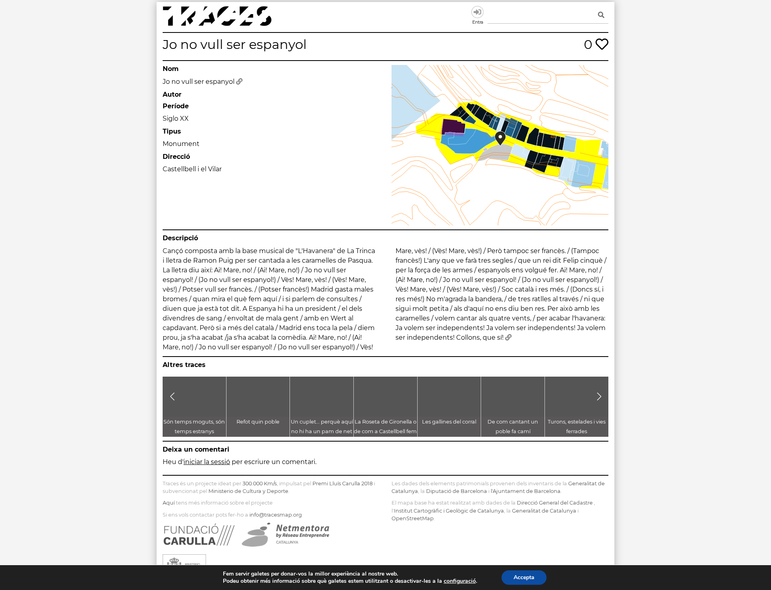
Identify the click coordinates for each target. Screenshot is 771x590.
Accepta (524, 577)
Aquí (169, 503)
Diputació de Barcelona (456, 491)
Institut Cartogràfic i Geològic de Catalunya (449, 511)
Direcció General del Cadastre (555, 503)
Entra (477, 12)
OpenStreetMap (413, 518)
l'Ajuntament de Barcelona (526, 491)
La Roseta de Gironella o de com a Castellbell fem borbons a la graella (385, 431)
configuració (460, 581)
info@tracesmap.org (275, 515)
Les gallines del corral (449, 422)
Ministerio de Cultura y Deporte (248, 491)
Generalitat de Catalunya (544, 511)
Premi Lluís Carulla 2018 (342, 484)
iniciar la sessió (207, 462)
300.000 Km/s (260, 484)
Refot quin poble (258, 422)
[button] (172, 396)
